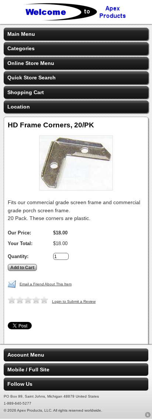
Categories (21, 48)
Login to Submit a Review (74, 301)
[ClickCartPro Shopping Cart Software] (148, 416)
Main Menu (21, 34)
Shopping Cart (25, 92)
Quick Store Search (31, 77)
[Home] (76, 19)
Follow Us (19, 384)
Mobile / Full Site (28, 369)
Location (18, 107)
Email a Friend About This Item (46, 284)
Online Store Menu (30, 63)
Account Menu (25, 355)
